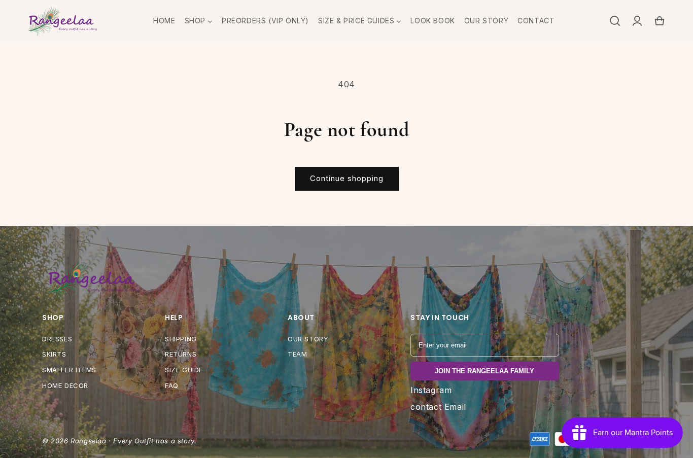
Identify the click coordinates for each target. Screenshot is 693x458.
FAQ (172, 385)
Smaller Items (69, 370)
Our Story (308, 339)
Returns (180, 354)
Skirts (54, 354)
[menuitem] (164, 21)
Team (297, 354)
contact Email (438, 407)
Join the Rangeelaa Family (484, 371)
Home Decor (65, 385)
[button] (615, 21)
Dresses (57, 339)
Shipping (181, 339)
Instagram (431, 390)
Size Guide (184, 370)
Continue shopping (347, 178)
